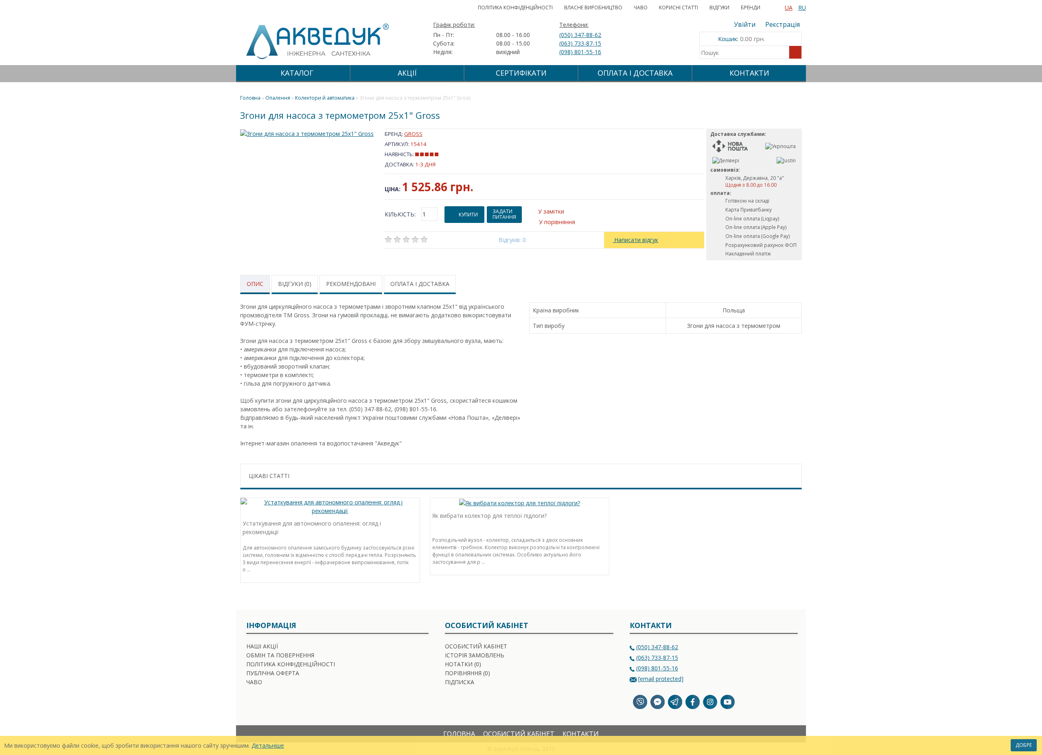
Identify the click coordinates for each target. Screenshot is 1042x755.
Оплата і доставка (635, 73)
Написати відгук (635, 240)
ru (802, 7)
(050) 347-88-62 (580, 35)
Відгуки (719, 7)
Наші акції (262, 646)
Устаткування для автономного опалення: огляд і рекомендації (312, 527)
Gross (413, 133)
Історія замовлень (474, 655)
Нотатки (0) (463, 664)
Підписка (459, 682)
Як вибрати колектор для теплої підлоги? (489, 515)
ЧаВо (641, 7)
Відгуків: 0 (512, 240)
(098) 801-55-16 (580, 52)
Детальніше (268, 745)
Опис (255, 284)
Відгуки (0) (294, 284)
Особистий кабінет (476, 646)
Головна (459, 733)
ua (788, 7)
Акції (407, 73)
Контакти (749, 73)
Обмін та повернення (280, 655)
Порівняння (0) (467, 673)
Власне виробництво (593, 7)
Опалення (277, 97)
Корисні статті (678, 7)
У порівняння (557, 222)
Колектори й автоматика (325, 97)
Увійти (744, 24)
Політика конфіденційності (515, 7)
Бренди (750, 7)
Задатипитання (504, 214)
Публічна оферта (272, 673)
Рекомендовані (351, 284)
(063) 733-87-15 (580, 43)
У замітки (551, 211)
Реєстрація (782, 24)
